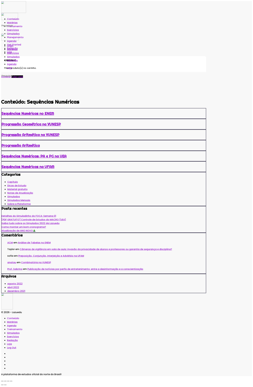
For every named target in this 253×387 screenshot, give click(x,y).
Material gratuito (17, 189)
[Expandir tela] (5, 381)
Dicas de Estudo (16, 185)
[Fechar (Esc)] (11, 381)
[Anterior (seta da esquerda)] (2, 384)
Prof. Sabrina (14, 269)
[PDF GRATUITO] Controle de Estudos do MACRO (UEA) (33, 219)
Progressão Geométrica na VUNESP (31, 124)
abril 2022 (13, 287)
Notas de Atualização (20, 193)
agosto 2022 (15, 283)
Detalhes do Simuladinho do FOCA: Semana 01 (28, 216)
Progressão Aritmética (20, 145)
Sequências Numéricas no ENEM (27, 113)
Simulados (13, 196)
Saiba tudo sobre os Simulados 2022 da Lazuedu (30, 223)
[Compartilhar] (8, 381)
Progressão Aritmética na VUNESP (30, 134)
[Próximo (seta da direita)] (5, 384)
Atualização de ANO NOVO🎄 (18, 230)
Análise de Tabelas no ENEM (34, 242)
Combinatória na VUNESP (36, 262)
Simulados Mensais (18, 200)
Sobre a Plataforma (19, 204)
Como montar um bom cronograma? (23, 227)
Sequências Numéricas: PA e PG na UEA (34, 156)
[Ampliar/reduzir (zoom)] (2, 381)
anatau (11, 262)
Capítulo (12, 182)
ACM (10, 242)
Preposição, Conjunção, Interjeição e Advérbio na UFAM (51, 256)
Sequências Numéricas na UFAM (27, 166)
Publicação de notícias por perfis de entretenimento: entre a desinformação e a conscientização (85, 269)
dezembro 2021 (16, 291)
